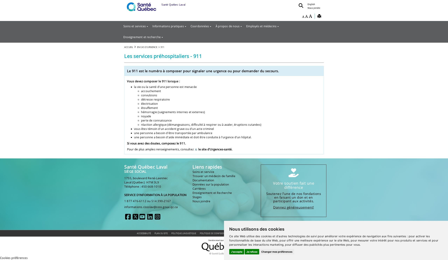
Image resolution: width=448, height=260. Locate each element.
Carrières (199, 189)
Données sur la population (210, 184)
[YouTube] (142, 218)
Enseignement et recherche (142, 37)
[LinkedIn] (150, 218)
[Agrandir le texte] (310, 17)
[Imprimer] (319, 17)
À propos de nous (228, 26)
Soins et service (203, 172)
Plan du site (161, 233)
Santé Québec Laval (145, 167)
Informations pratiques (168, 26)
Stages (197, 197)
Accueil (128, 47)
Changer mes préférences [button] (276, 251)
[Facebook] (128, 218)
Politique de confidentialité (216, 233)
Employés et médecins (261, 26)
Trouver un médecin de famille (213, 176)
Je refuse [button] (251, 251)
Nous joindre (314, 8)
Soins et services (134, 26)
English (311, 4)
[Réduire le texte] (303, 17)
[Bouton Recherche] (302, 6)
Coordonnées (200, 26)
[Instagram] (157, 218)
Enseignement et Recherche (212, 193)
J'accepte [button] (236, 251)
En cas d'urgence (147, 47)
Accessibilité (144, 233)
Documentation (203, 180)
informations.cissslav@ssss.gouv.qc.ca (151, 207)
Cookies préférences (14, 258)
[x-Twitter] (135, 218)
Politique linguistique (183, 233)
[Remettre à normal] (306, 17)
